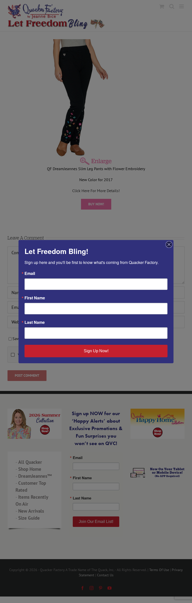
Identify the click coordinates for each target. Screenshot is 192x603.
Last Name (34, 322)
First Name (34, 298)
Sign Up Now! (96, 351)
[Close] (169, 244)
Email (29, 273)
